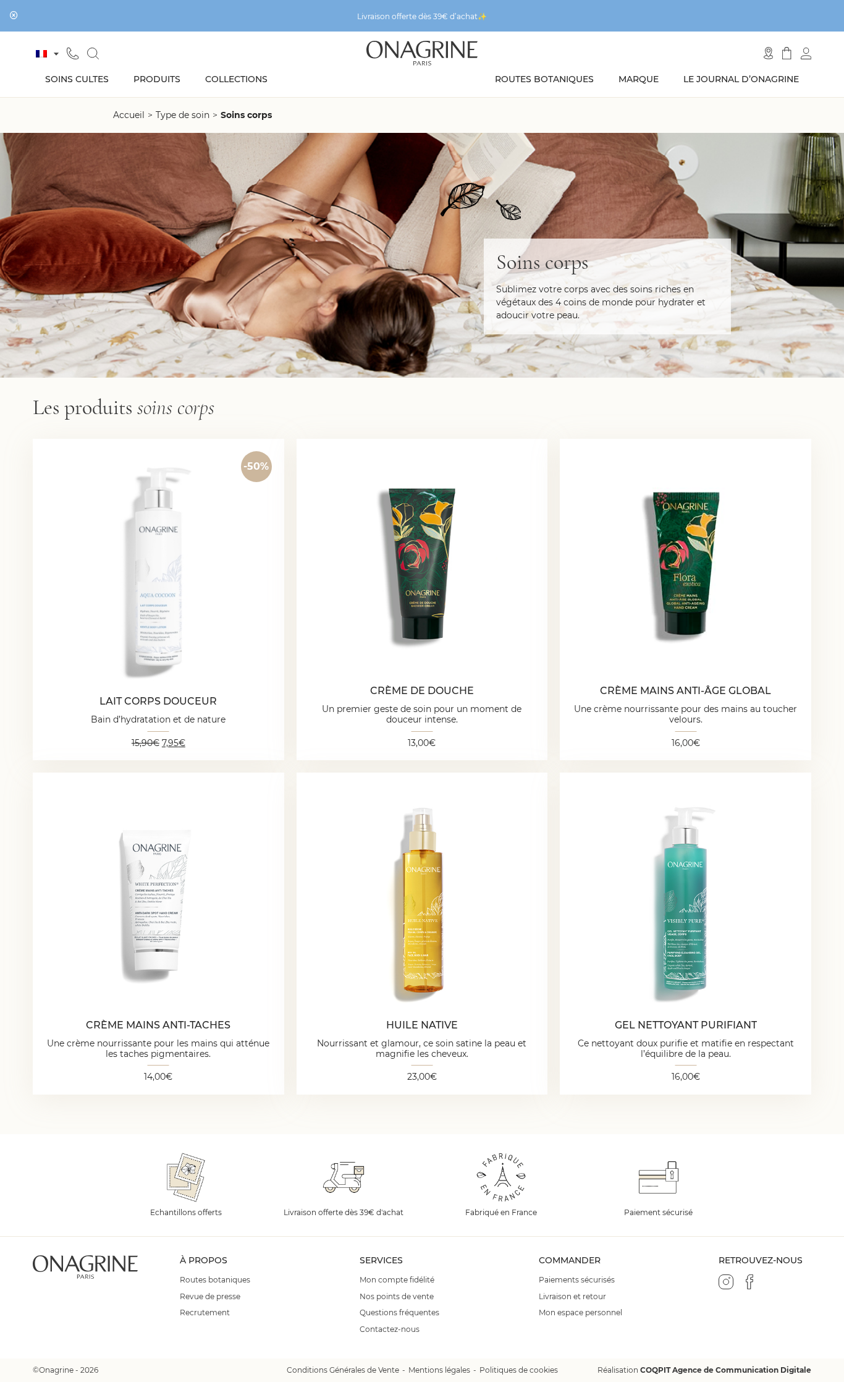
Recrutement (205, 1312)
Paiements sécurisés (577, 1280)
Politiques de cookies (518, 1370)
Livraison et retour (572, 1296)
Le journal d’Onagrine (741, 79)
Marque (638, 79)
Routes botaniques (544, 79)
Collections (236, 79)
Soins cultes (77, 79)
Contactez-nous (390, 1329)
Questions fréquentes (399, 1312)
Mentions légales (439, 1370)
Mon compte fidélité (397, 1280)
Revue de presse (210, 1296)
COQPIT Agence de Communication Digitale (725, 1370)
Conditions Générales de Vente (343, 1370)
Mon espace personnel (580, 1312)
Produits (156, 79)
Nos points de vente (397, 1296)
